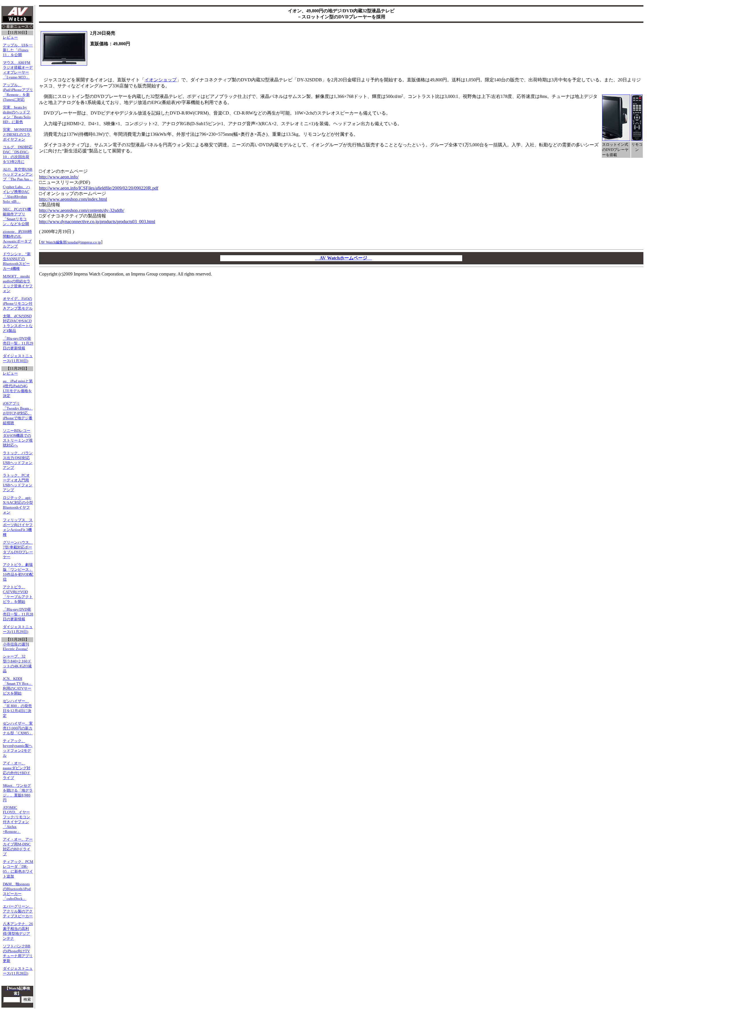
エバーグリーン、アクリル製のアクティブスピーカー (18, 911)
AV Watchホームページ (343, 257)
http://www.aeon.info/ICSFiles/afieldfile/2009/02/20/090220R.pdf (98, 188)
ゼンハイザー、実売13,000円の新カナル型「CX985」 (18, 728)
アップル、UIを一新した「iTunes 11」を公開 (18, 50)
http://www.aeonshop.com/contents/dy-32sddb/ (81, 210)
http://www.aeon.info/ (59, 176)
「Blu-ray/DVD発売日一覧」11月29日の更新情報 (18, 343)
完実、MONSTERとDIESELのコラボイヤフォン (17, 134)
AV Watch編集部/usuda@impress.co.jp (70, 242)
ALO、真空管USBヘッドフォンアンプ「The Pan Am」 (18, 174)
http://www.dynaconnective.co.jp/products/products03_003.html (97, 221)
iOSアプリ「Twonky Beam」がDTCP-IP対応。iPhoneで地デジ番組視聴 (18, 413)
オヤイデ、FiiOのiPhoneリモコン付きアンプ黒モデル (18, 303)
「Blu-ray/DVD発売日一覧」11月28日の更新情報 (18, 614)
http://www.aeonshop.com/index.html (73, 199)
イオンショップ (161, 79)
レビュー (10, 38)
